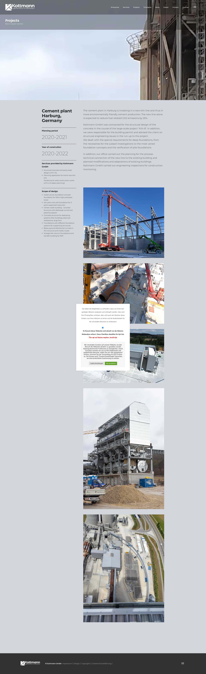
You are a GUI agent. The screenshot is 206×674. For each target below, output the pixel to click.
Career (166, 7)
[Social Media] (195, 7)
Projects (136, 7)
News (157, 7)
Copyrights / (86, 663)
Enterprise (115, 7)
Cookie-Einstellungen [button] (96, 363)
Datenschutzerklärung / (102, 663)
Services (126, 7)
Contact (175, 7)
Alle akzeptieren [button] (111, 363)
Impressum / (68, 663)
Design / (77, 663)
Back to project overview (14, 24)
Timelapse (147, 7)
